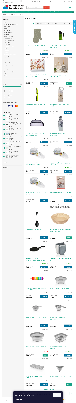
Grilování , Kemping (8, 36)
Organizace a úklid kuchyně (10, 54)
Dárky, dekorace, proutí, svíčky (11, 24)
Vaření (5, 74)
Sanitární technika (8, 64)
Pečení (5, 58)
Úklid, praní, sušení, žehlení (10, 72)
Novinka (8, 95)
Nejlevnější (39, 24)
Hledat (46, 7)
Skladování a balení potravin (10, 66)
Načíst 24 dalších (49, 389)
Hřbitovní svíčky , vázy (9, 38)
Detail (69, 83)
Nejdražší (47, 24)
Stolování (6, 70)
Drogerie (6, 28)
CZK (65, 1)
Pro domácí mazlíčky (8, 60)
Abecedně (54, 24)
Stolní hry (6, 68)
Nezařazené (7, 50)
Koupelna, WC (7, 42)
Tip (7, 97)
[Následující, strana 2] (68, 393)
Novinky (6, 52)
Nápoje (5, 48)
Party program (7, 56)
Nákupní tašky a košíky (9, 46)
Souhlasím (57, 395)
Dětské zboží (7, 26)
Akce (5, 22)
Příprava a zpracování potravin (11, 62)
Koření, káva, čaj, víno (9, 40)
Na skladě (9, 91)
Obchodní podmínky (36, 1)
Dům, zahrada (7, 30)
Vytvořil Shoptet (69, 400)
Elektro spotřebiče (8, 32)
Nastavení (19, 399)
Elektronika (6, 34)
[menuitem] (8, 12)
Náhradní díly (7, 44)
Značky (5, 76)
